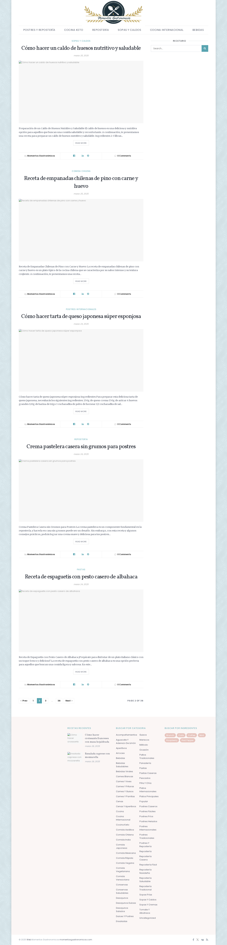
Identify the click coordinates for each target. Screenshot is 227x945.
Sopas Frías (145, 894)
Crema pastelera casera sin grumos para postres (81, 447)
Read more (82, 142)
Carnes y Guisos (124, 791)
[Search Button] (205, 48)
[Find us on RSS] (207, 940)
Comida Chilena (81, 171)
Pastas (81, 570)
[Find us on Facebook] (193, 940)
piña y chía (145, 783)
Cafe (181, 735)
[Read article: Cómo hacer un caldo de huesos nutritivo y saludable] (81, 92)
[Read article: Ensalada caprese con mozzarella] (74, 757)
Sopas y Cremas (148, 904)
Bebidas (198, 30)
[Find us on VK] (202, 940)
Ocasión (144, 749)
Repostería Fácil (148, 864)
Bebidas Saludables (122, 765)
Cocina (120, 811)
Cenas (119, 801)
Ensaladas (121, 921)
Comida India (123, 839)
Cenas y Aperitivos (126, 806)
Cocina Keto (73, 30)
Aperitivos (121, 748)
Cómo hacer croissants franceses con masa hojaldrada (97, 738)
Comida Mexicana (126, 853)
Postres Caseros (148, 806)
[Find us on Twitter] (197, 940)
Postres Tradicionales (146, 836)
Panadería (145, 763)
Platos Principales (149, 796)
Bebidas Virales (124, 771)
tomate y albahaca (144, 911)
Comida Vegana (125, 863)
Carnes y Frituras (125, 786)
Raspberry (171, 740)
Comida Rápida (124, 858)
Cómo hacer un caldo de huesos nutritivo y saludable (81, 48)
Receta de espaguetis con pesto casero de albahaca (81, 577)
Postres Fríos (146, 816)
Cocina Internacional (166, 30)
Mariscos (144, 739)
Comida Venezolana (122, 878)
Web (29, 939)
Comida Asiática (125, 829)
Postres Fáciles (147, 811)
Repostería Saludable (145, 879)
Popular (143, 801)
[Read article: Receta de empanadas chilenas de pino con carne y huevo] (81, 230)
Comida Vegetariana (123, 869)
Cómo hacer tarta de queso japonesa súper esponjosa (81, 316)
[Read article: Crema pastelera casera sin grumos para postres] (81, 490)
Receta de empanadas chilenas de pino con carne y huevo (81, 182)
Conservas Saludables (122, 891)
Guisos (143, 734)
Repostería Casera (145, 858)
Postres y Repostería (39, 30)
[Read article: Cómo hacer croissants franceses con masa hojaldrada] (74, 738)
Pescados (144, 778)
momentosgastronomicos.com (76, 939)
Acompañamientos (126, 734)
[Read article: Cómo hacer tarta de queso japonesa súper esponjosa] (81, 360)
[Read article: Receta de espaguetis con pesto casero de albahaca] (81, 621)
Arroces (120, 753)
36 (59, 700)
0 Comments (124, 155)
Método (143, 744)
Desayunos (122, 898)
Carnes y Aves (123, 781)
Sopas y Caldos (129, 30)
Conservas (122, 884)
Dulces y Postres (125, 916)
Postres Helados (148, 821)
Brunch (170, 735)
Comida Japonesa (121, 846)
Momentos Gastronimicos (41, 155)
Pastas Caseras (148, 773)
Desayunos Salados (122, 909)
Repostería (100, 30)
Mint (202, 735)
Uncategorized (147, 918)
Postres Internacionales (81, 309)
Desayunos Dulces (126, 903)
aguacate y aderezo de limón (126, 741)
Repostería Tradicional (145, 888)
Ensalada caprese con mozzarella (97, 755)
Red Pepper (188, 740)
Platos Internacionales (147, 790)
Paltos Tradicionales (146, 756)
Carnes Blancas (124, 776)
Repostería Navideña (145, 871)
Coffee (191, 735)
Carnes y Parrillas (125, 796)
